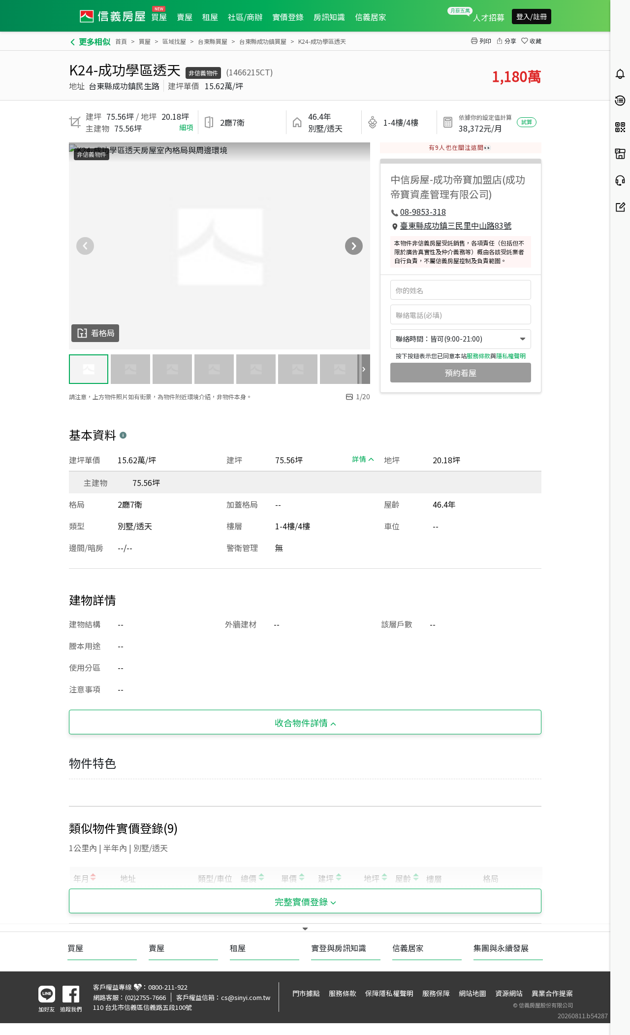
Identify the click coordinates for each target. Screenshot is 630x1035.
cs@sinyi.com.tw (245, 997)
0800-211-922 (168, 987)
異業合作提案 (552, 993)
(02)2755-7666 (145, 997)
